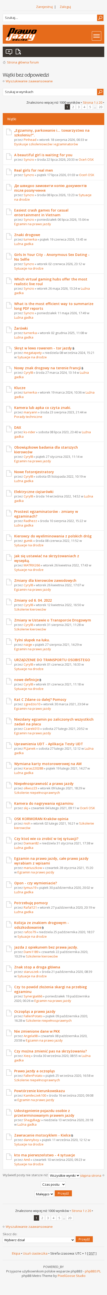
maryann (30, 412)
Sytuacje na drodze (29, 268)
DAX (17, 427)
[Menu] (96, 36)
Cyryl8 (28, 372)
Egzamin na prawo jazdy (32, 224)
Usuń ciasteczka (35, 1253)
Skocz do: (10, 1234)
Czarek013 (32, 728)
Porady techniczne (28, 416)
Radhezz (30, 521)
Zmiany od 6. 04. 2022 (33, 600)
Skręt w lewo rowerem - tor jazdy (43, 348)
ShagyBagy (32, 1120)
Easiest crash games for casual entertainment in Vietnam (41, 212)
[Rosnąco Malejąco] (54, 1194)
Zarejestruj (44, 6)
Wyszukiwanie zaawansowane (29, 81)
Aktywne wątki (19, 51)
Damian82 (31, 843)
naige (28, 644)
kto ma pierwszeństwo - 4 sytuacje (44, 1155)
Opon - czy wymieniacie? (35, 883)
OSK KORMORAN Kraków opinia (41, 818)
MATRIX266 (32, 565)
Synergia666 (33, 996)
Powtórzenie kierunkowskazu (39, 1090)
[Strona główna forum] (21, 34)
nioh (27, 823)
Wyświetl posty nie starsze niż (26, 1175)
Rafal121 (30, 907)
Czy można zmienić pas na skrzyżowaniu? (50, 1051)
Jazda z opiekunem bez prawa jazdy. (46, 947)
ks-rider (29, 432)
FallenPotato (33, 1016)
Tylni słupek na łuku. (32, 640)
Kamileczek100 (35, 1095)
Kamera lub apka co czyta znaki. (42, 407)
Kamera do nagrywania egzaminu (43, 803)
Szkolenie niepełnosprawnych (37, 792)
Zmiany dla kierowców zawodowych (45, 580)
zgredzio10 (32, 704)
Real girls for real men (33, 170)
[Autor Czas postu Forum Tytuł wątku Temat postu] (54, 1184)
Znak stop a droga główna (37, 967)
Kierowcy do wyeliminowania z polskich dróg (53, 536)
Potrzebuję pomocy (31, 902)
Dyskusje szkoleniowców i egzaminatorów (46, 144)
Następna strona (88, 1175)
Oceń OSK (86, 159)
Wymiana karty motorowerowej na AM (48, 763)
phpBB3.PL (93, 1271)
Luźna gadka (23, 244)
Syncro (29, 159)
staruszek (31, 971)
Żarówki (21, 328)
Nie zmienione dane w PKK (37, 1031)
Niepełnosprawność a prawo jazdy (44, 783)
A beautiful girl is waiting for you (43, 155)
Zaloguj (65, 6)
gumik (28, 540)
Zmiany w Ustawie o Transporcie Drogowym (52, 620)
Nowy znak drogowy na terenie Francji (47, 368)
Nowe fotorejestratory (34, 471)
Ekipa (16, 1253)
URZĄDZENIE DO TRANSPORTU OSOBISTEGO (52, 659)
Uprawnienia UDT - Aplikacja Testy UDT (48, 743)
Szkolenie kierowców (30, 609)
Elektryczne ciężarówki (34, 491)
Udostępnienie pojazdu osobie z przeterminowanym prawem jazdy (44, 1113)
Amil (27, 1159)
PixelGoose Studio (72, 1275)
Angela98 (31, 1036)
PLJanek (30, 748)
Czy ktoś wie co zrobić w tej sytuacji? (46, 838)
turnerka (30, 239)
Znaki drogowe (27, 234)
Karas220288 (33, 768)
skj (26, 808)
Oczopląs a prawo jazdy (34, 1011)
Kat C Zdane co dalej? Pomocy (40, 699)
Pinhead (30, 139)
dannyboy (31, 1140)
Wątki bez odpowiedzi (9, 51)
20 (100, 107)
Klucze (19, 387)
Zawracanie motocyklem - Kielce (42, 1135)
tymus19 (30, 887)
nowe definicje (26, 679)
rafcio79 (30, 932)
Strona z (92, 102)
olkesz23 (30, 788)
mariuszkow (33, 867)
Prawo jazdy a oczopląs (34, 1071)
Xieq (27, 1055)
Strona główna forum (23, 62)
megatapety (33, 352)
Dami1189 (31, 952)
